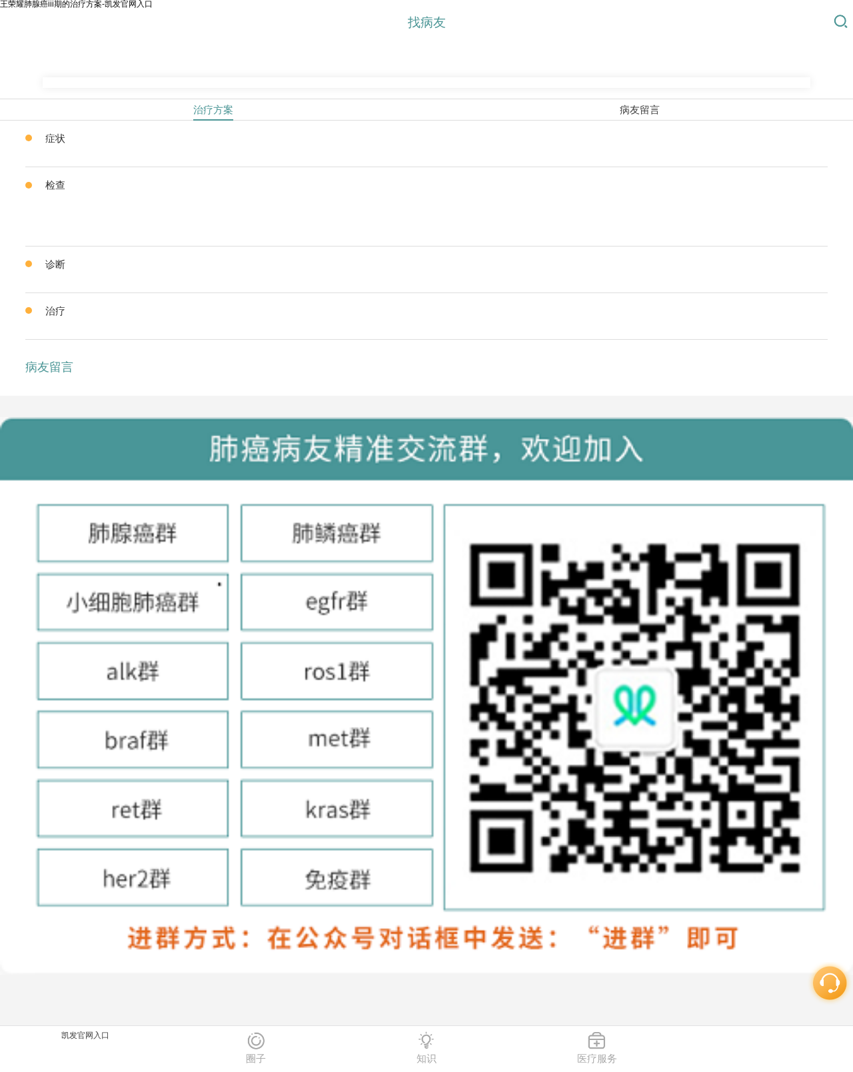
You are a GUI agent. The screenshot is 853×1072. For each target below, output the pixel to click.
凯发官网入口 (85, 1035)
